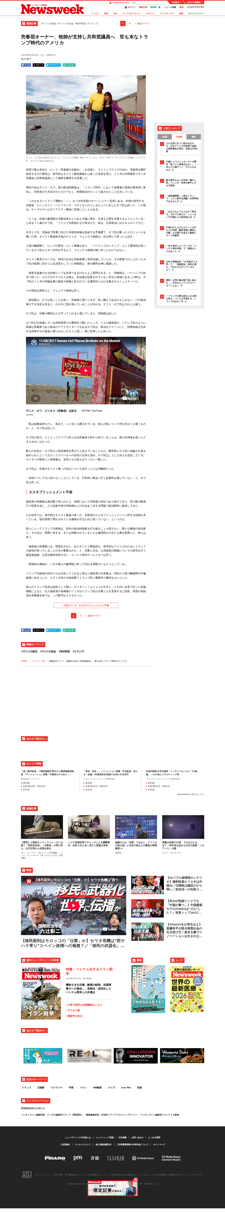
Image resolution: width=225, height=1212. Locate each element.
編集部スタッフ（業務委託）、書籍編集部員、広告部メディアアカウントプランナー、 (98, 1115)
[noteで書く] (69, 65)
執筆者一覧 (156, 7)
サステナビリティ (196, 13)
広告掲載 (123, 1137)
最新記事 (143, 7)
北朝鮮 (40, 1087)
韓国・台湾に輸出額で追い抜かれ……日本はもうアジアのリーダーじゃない (181, 283)
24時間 (179, 137)
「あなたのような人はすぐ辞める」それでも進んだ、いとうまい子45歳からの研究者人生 (181, 214)
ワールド (95, 13)
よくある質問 (154, 1137)
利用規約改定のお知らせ (33, 1108)
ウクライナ (56, 1087)
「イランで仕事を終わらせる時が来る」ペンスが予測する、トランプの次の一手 (181, 299)
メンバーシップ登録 (105, 1137)
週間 (194, 137)
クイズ (111, 1087)
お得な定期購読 (194, 2)
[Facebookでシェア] (26, 65)
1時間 (164, 137)
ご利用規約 (65, 1145)
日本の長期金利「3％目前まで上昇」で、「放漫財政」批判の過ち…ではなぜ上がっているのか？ (182, 265)
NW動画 (97, 1087)
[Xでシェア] (38, 65)
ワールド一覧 (38, 661)
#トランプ (92, 23)
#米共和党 (80, 23)
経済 (106, 13)
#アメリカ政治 (48, 23)
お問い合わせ (137, 1137)
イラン (83, 1087)
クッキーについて (83, 1145)
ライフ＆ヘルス (167, 13)
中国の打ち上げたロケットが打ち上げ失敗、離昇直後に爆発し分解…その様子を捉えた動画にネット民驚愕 (181, 231)
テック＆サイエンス (131, 13)
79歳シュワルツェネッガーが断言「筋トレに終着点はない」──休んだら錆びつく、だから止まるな (181, 165)
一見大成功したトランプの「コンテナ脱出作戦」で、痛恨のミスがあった (181, 248)
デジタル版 (73, 1010)
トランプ (26, 1087)
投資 (139, 1087)
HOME (24, 661)
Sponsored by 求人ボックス (190, 794)
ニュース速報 (170, 7)
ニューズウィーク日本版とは (78, 1137)
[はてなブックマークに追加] (53, 65)
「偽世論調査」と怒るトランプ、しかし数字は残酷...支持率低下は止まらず (182, 198)
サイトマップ (159, 1145)
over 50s (126, 1087)
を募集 (176, 1115)
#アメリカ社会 (65, 23)
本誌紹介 (176, 2)
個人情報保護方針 (104, 1145)
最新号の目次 (74, 1015)
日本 (115, 13)
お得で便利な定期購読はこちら (84, 1004)
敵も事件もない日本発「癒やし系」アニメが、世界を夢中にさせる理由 (181, 183)
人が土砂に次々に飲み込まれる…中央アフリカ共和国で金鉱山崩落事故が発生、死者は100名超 (182, 147)
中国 (71, 1087)
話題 (181, 13)
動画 (182, 7)
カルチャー (150, 13)
